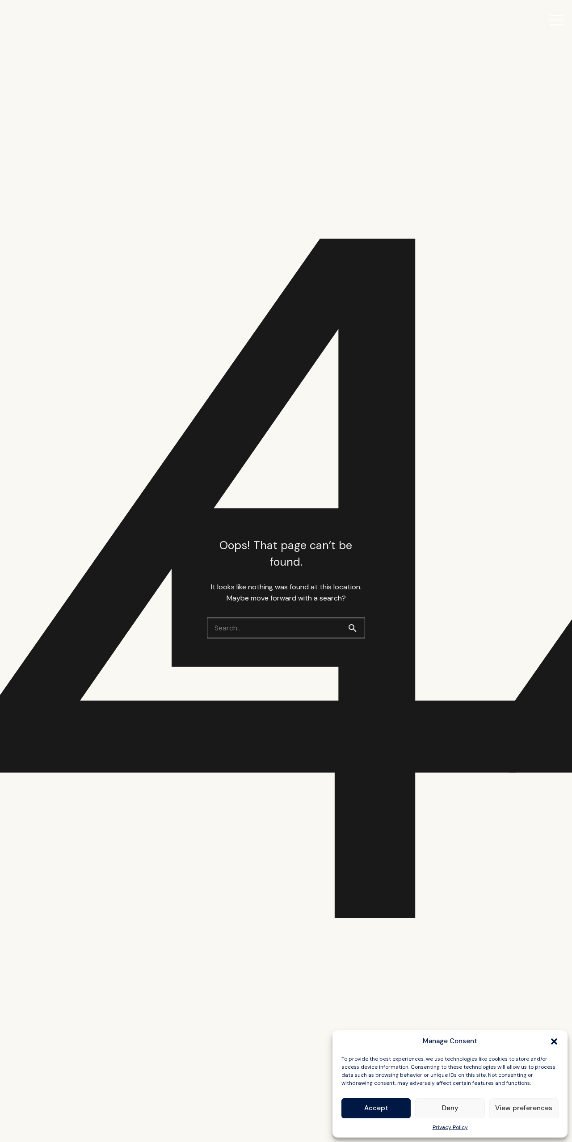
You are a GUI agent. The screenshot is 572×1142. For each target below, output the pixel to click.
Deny (450, 1108)
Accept (376, 1108)
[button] (554, 1041)
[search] (356, 627)
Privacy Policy (450, 1127)
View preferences (523, 1108)
